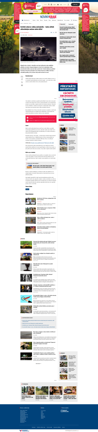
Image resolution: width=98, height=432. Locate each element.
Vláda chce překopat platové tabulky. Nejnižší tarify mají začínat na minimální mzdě (72, 376)
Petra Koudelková (25, 32)
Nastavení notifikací (57, 427)
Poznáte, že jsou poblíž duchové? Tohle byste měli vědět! (42, 142)
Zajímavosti (43, 417)
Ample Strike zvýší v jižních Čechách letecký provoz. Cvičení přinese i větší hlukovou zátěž (72, 364)
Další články (38, 363)
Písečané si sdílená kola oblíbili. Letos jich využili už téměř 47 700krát (72, 357)
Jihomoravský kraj (23, 412)
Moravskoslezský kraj (24, 416)
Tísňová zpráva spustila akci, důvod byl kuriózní (72, 128)
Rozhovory (54, 20)
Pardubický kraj (23, 418)
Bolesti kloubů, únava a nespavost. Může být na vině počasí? (27, 397)
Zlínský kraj (22, 422)
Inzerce (63, 427)
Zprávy (34, 20)
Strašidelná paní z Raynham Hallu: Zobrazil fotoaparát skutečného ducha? (35, 325)
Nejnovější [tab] (62, 24)
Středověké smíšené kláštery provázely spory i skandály (67, 47)
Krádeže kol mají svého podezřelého (72, 135)
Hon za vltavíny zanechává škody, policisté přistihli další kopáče (72, 148)
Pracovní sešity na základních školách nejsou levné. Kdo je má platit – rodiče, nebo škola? (70, 397)
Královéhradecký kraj (24, 414)
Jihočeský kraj (22, 411)
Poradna (45, 20)
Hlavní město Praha (23, 410)
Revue (41, 20)
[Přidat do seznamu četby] (56, 32)
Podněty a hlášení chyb (41, 427)
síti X (36, 120)
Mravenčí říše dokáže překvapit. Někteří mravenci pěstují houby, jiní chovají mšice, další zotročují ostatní (44, 243)
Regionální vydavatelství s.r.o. (73, 430)
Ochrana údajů (49, 427)
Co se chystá (66, 20)
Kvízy (50, 20)
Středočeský (26, 20)
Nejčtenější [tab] (70, 24)
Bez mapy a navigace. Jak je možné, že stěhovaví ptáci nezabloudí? (67, 51)
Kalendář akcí (60, 20)
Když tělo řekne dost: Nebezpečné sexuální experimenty (32, 323)
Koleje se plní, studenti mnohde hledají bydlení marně (72, 370)
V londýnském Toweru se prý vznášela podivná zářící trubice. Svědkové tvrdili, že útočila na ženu (68, 61)
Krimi (38, 20)
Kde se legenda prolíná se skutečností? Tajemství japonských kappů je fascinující (67, 55)
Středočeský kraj (23, 421)
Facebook (69, 1)
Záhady (27, 189)
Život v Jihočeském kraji (43, 117)
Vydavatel (33, 427)
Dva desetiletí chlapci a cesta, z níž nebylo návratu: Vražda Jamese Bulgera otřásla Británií (38, 326)
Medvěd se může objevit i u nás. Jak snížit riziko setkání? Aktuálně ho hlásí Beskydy (42, 397)
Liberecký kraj (22, 415)
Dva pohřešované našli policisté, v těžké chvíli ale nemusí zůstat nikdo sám (72, 142)
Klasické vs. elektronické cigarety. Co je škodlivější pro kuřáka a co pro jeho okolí (56, 397)
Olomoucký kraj (23, 417)
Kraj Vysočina (22, 413)
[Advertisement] (41, 91)
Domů (21, 23)
